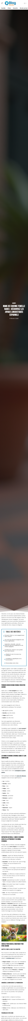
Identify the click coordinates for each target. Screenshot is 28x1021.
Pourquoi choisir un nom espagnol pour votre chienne (14, 636)
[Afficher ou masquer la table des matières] (23, 632)
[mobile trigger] (2, 3)
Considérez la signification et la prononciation (13, 659)
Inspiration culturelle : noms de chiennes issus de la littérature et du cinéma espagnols (14, 645)
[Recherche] (22, 3)
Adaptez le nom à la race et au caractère (13, 655)
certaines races (10, 958)
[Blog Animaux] (10, 3)
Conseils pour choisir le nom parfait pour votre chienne (14, 650)
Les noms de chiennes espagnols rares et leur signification (14, 640)
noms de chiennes (21, 776)
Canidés (14, 303)
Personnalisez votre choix (12, 663)
